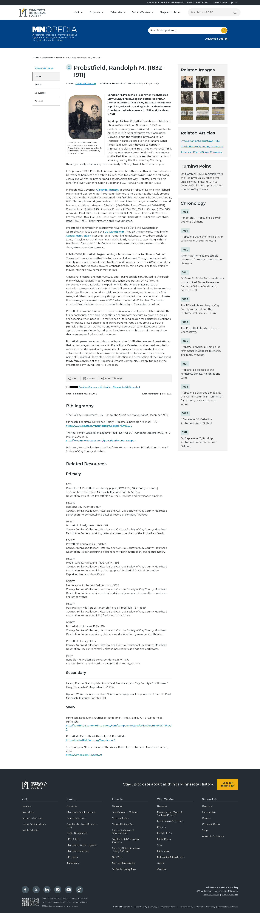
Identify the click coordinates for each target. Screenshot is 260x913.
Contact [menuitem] (39, 101)
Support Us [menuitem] (209, 799)
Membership (177, 2)
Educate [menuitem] (117, 799)
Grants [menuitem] (160, 863)
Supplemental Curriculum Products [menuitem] (125, 841)
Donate (165, 2)
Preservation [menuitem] (73, 863)
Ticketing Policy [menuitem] (186, 907)
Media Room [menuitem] (164, 839)
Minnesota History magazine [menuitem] (82, 845)
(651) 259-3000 (211, 894)
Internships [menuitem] (163, 851)
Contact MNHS (230, 894)
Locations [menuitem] (27, 806)
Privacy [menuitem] (154, 907)
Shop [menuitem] (205, 830)
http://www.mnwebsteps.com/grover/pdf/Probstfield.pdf (100, 440)
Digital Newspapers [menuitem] (77, 833)
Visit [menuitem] (24, 799)
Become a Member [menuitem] (32, 818)
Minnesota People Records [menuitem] (81, 812)
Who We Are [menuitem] (165, 799)
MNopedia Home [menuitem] (44, 68)
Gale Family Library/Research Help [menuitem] (82, 826)
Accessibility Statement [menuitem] (228, 907)
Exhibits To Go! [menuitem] (164, 833)
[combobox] (188, 30)
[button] (78, 12)
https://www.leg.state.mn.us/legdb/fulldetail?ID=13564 (99, 425)
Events (190, 2)
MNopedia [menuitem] (72, 857)
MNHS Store (153, 2)
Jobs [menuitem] (159, 845)
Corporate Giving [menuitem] (211, 824)
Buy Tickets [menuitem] (28, 812)
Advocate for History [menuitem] (213, 836)
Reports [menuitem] (161, 827)
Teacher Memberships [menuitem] (123, 863)
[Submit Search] (224, 30)
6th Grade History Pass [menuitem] (124, 869)
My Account (221, 2)
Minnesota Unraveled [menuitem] (78, 851)
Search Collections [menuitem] (76, 818)
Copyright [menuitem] (40, 93)
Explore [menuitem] (72, 799)
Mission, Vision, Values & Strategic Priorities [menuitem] (169, 813)
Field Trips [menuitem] (117, 857)
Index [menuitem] (38, 76)
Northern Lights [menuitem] (120, 818)
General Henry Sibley (78, 235)
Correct (91, 378)
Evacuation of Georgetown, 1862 (200, 141)
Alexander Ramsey (107, 189)
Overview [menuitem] (72, 806)
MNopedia (48, 57)
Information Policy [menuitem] (168, 907)
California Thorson (86, 83)
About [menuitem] (38, 84)
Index (59, 57)
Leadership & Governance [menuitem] (170, 821)
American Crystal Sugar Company (201, 152)
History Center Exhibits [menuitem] (34, 824)
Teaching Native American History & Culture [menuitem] (126, 850)
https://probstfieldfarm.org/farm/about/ (90, 740)
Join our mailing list (227, 784)
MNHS (36, 57)
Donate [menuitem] (206, 818)
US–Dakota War (114, 231)
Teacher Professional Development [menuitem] (123, 832)
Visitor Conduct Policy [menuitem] (206, 907)
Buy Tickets (202, 2)
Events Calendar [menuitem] (30, 830)
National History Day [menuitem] (123, 824)
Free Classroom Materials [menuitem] (125, 812)
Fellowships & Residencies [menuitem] (170, 857)
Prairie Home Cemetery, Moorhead (202, 146)
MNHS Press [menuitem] (73, 839)
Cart (236, 2)
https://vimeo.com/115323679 (84, 755)
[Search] (235, 12)
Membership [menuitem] (209, 812)
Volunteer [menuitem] (162, 869)
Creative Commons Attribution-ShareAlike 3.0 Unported (109, 387)
